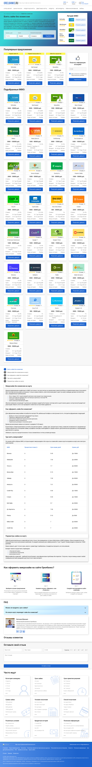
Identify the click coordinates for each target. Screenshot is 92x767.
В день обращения (69, 690)
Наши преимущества (14, 748)
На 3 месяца (38, 683)
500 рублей (9, 704)
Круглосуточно (39, 686)
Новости (70, 748)
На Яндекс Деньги (69, 712)
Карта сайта (32, 749)
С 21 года (8, 690)
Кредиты (51, 8)
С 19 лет (8, 686)
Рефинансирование (72, 8)
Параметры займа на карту (15, 381)
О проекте (5, 748)
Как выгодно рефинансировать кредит (74, 730)
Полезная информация (80, 748)
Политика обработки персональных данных (38, 748)
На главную (7, 13)
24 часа (37, 681)
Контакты (23, 748)
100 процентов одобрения (13, 728)
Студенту (8, 681)
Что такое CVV (67, 723)
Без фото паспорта (40, 704)
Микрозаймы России (11, 733)
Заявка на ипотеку (23, 749)
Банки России (18, 8)
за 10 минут (67, 683)
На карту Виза (67, 702)
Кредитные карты (29, 8)
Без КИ (36, 728)
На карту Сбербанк (69, 704)
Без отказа (38, 712)
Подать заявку (9, 725)
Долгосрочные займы (41, 690)
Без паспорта (38, 702)
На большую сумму (11, 712)
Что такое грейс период (70, 733)
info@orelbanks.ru (84, 744)
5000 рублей (9, 707)
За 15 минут (67, 681)
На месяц (37, 688)
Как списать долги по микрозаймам (74, 725)
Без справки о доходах (41, 709)
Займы (82, 8)
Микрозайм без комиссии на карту (17, 372)
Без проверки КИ (39, 730)
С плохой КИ (38, 725)
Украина (10, 753)
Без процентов (10, 723)
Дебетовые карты (41, 8)
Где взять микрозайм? (14, 378)
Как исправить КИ (69, 728)
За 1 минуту (67, 688)
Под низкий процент (11, 730)
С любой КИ (38, 723)
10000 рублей (9, 709)
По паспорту (38, 707)
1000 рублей (9, 702)
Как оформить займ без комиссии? (17, 375)
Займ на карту (16, 13)
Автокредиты (60, 8)
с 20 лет (8, 688)
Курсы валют (8, 8)
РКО (16, 749)
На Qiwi (66, 709)
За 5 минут (67, 686)
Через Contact (67, 707)
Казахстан (16, 753)
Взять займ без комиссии (15, 369)
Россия (5, 753)
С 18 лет (8, 683)
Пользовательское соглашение (59, 748)
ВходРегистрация (84, 3)
